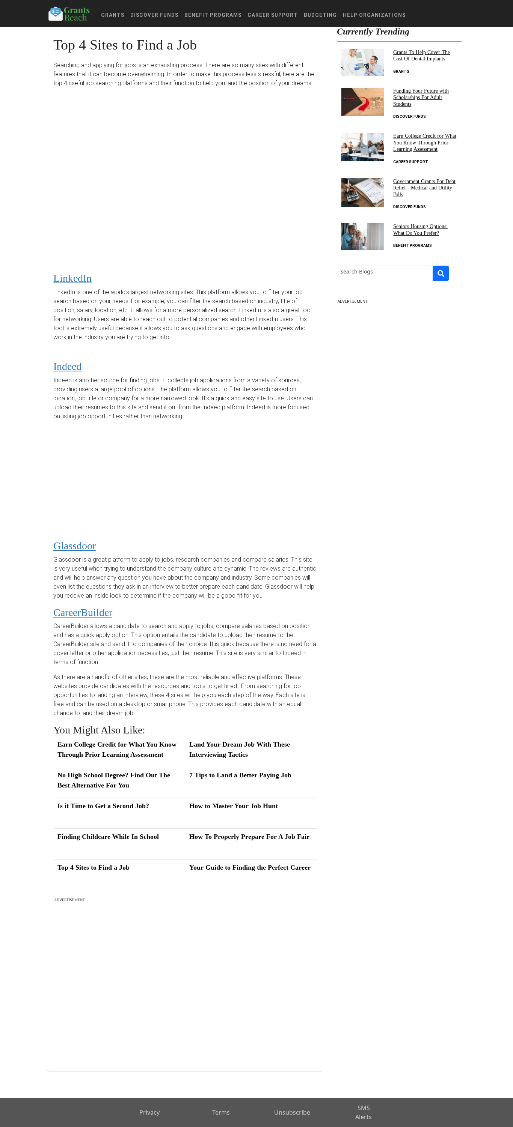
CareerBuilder (82, 612)
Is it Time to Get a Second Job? (103, 806)
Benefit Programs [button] (212, 15)
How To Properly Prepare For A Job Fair (249, 836)
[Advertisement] (185, 174)
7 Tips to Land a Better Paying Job (240, 775)
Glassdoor (74, 545)
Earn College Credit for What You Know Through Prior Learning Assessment (117, 749)
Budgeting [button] (320, 15)
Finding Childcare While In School (108, 836)
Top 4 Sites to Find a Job (93, 867)
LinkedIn (72, 278)
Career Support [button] (272, 15)
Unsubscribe (292, 1112)
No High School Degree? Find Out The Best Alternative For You (113, 780)
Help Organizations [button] (374, 15)
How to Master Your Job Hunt (233, 806)
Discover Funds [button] (154, 15)
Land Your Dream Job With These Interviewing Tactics (239, 749)
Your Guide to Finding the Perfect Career (250, 867)
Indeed (67, 366)
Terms (221, 1112)
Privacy (149, 1112)
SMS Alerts (363, 1112)
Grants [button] (112, 15)
